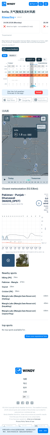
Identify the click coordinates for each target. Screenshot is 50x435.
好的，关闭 (43, 431)
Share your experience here (36, 336)
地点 (25, 383)
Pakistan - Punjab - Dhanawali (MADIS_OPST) (14, 197)
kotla (16, 130)
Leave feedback (12, 49)
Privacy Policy (20, 421)
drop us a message (33, 419)
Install (38, 92)
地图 (25, 379)
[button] (42, 203)
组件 (25, 388)
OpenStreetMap (36, 175)
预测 (4, 55)
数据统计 (13, 55)
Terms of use (29, 421)
